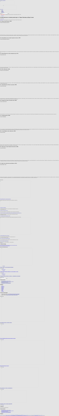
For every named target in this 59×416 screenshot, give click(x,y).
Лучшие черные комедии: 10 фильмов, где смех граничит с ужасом (9, 271)
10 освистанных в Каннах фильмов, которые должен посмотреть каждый (8, 245)
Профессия (2, 288)
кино (1, 242)
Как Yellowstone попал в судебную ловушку (6, 322)
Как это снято (2, 12)
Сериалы (2, 289)
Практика (20, 415)
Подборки (2, 11)
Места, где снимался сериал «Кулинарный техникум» (5, 238)
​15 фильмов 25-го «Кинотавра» (3, 207)
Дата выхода (2, 286)
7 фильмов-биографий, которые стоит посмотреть (4, 235)
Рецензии (29, 415)
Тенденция (2, 291)
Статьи (2, 10)
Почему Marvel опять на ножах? (4, 411)
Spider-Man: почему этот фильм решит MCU (6, 283)
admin (3, 268)
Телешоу (40, 415)
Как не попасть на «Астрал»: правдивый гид (6, 282)
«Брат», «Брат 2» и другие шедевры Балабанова (6, 267)
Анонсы (1, 415)
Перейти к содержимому (2, 0)
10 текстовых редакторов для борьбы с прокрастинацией (13, 294)
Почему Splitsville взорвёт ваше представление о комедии (7, 281)
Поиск (6, 278)
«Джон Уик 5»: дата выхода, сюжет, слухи (4, 210)
